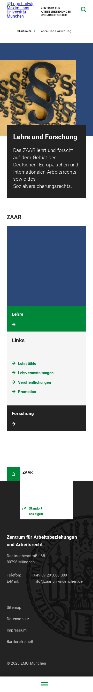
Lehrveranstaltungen (35, 373)
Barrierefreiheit (20, 641)
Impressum (17, 630)
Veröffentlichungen (34, 382)
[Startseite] (13, 473)
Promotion (27, 391)
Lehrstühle (27, 363)
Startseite (24, 31)
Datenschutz (18, 619)
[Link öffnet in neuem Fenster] (46, 493)
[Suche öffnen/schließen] (83, 9)
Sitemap (14, 607)
